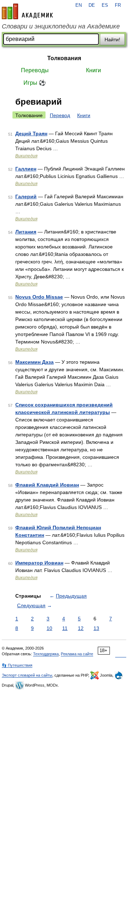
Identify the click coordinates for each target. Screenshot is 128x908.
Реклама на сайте (77, 654)
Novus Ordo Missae (39, 297)
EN (78, 5)
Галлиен (25, 169)
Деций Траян (31, 133)
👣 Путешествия (17, 665)
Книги (93, 70)
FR (118, 5)
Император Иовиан (39, 563)
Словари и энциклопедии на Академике (61, 26)
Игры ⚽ (34, 83)
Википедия (26, 155)
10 (49, 628)
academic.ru (27, 11)
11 (65, 628)
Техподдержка (46, 654)
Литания (25, 232)
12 (81, 628)
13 (96, 628)
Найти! (112, 39)
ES (105, 5)
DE (92, 5)
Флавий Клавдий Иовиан (47, 485)
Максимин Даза (34, 362)
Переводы (35, 70)
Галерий (26, 196)
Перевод (60, 115)
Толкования (64, 58)
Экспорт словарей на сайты (27, 675)
